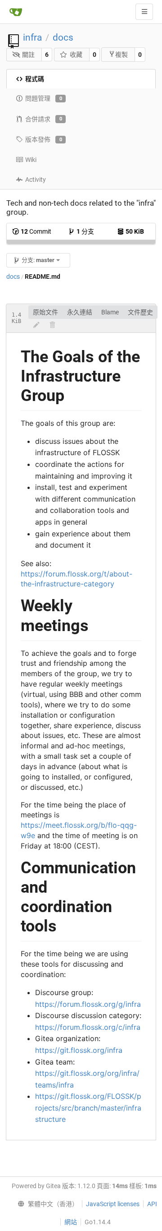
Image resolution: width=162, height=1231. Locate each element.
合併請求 (43, 119)
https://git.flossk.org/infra (78, 1050)
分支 (85, 231)
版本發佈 (43, 139)
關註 (28, 54)
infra (32, 37)
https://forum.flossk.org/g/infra (88, 1004)
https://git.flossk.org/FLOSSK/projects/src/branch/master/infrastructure (88, 1108)
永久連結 (79, 312)
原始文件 (45, 312)
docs (63, 37)
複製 (121, 54)
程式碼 (34, 79)
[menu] (46, 1204)
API (152, 1204)
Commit (36, 231)
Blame (110, 312)
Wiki (30, 159)
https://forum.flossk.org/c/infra (87, 1027)
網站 (70, 1222)
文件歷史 (140, 312)
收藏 (76, 54)
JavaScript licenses (113, 1204)
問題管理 (43, 98)
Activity (35, 179)
